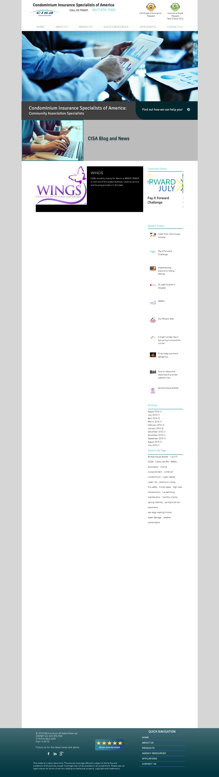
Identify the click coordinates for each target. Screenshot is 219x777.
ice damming (168, 492)
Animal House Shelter (158, 457)
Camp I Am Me (162, 462)
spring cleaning (155, 502)
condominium (154, 477)
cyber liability (169, 477)
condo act (168, 472)
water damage (154, 517)
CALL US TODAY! (79, 10)
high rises (177, 487)
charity (163, 467)
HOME (145, 737)
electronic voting (167, 482)
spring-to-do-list (172, 502)
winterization (154, 522)
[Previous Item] (153, 183)
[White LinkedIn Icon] (55, 754)
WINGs (174, 462)
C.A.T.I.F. (174, 457)
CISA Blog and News (108, 138)
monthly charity (169, 497)
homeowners (154, 492)
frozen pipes (165, 487)
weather (167, 517)
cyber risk (152, 482)
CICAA (150, 462)
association (153, 467)
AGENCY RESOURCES (154, 753)
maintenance (154, 497)
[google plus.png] (62, 754)
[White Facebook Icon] (48, 754)
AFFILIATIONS (149, 758)
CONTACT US (149, 764)
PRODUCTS (148, 748)
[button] (116, 25)
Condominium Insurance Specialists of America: (77, 108)
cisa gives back (155, 472)
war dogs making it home (160, 512)
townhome (153, 507)
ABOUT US (147, 742)
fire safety (152, 487)
